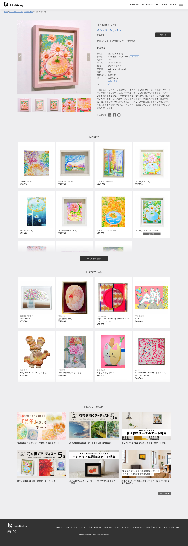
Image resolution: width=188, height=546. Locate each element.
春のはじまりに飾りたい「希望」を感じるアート (38, 443)
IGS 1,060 (134, 57)
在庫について (103, 41)
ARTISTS (134, 5)
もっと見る (163, 493)
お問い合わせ (175, 527)
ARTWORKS (147, 5)
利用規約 (108, 527)
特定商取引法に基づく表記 (157, 527)
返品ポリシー (139, 527)
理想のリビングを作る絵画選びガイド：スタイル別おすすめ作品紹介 (146, 482)
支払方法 (131, 41)
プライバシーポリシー (123, 527)
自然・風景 (113, 81)
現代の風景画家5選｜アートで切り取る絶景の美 (90, 443)
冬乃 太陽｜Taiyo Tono (109, 30)
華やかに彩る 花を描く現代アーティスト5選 (36, 481)
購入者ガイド (73, 527)
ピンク (111, 84)
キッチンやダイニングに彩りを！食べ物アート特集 (145, 443)
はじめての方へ (58, 527)
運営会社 (98, 527)
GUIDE (173, 5)
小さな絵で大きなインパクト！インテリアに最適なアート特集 (93, 482)
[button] (88, 57)
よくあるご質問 (86, 527)
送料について (118, 41)
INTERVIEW (161, 5)
